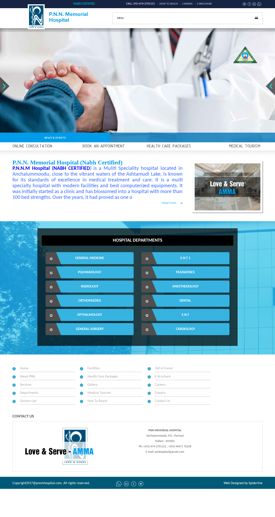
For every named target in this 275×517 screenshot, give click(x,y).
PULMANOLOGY (89, 272)
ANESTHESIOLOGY (185, 286)
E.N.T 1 (185, 258)
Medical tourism (244, 146)
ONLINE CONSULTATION (32, 146)
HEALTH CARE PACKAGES (169, 146)
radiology (89, 286)
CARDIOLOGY (185, 329)
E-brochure (204, 3)
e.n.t (185, 315)
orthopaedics (89, 300)
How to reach (168, 3)
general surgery (90, 329)
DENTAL (185, 300)
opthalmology (89, 315)
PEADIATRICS (185, 272)
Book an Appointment (103, 146)
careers (187, 3)
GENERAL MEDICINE (89, 258)
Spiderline (256, 483)
